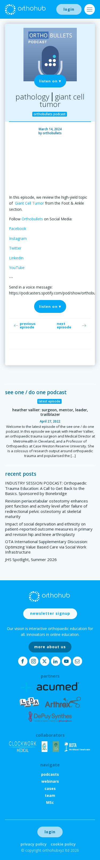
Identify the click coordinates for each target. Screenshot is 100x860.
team (50, 795)
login (68, 9)
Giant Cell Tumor (29, 203)
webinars (50, 781)
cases (50, 788)
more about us (50, 646)
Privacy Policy (34, 844)
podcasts (50, 774)
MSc (50, 802)
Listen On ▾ (50, 81)
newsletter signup (50, 613)
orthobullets (52, 133)
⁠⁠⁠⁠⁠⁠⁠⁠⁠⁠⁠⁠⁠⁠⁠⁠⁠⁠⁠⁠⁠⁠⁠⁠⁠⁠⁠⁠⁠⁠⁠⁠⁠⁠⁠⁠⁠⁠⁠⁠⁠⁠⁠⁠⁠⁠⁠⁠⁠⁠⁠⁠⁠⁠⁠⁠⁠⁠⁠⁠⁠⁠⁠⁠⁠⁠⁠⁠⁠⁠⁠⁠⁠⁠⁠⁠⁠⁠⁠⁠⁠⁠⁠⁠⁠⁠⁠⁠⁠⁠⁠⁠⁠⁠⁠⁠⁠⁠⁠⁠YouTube (17, 267)
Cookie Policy (63, 844)
